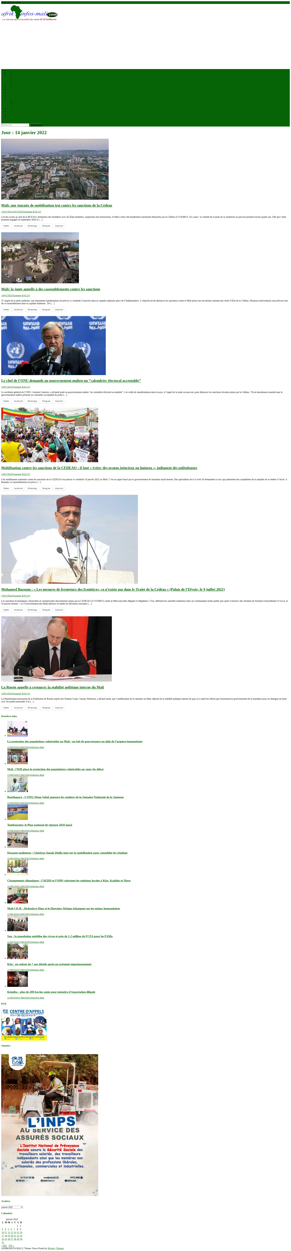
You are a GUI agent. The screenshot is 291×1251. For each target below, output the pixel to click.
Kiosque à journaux (16, 114)
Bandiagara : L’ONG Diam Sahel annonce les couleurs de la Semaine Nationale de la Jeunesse (65, 797)
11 (6, 1232)
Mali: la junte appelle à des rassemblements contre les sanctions (50, 289)
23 (21, 1235)
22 (18, 1235)
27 (12, 1239)
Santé (10, 95)
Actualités (12, 73)
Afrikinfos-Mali (36, 747)
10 (3, 1232)
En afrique (18, 81)
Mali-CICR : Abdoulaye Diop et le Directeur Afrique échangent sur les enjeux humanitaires (63, 908)
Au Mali (17, 78)
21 (15, 1235)
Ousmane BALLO (32, 211)
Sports (10, 108)
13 (12, 1232)
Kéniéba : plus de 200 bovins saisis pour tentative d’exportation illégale (51, 992)
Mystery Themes (56, 1248)
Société (10, 97)
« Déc (4, 1245)
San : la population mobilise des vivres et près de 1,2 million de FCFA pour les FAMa (60, 936)
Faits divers (18, 106)
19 (9, 1235)
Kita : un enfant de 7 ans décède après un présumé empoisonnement (49, 964)
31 (3, 1242)
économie (12, 89)
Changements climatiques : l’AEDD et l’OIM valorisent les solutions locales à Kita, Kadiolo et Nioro (69, 880)
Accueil (11, 70)
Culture (16, 103)
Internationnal (20, 84)
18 (6, 1235)
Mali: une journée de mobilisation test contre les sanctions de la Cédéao (56, 205)
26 (9, 1239)
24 (3, 1239)
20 (12, 1235)
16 (21, 1232)
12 (9, 1232)
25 (6, 1239)
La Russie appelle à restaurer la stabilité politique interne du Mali (52, 687)
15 (18, 1232)
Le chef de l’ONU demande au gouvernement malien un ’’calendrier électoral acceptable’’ (71, 381)
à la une (17, 75)
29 (18, 1239)
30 (21, 1239)
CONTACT (13, 116)
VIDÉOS (11, 111)
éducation (18, 100)
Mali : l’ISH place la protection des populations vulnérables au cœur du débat (55, 769)
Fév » (11, 1245)
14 (15, 1232)
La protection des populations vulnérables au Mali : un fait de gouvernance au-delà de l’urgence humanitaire (74, 741)
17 (3, 1235)
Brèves (10, 86)
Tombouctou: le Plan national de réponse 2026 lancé (39, 824)
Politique (11, 92)
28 (15, 1239)
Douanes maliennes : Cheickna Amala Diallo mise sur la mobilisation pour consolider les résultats (67, 852)
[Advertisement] (145, 45)
